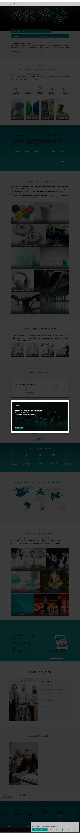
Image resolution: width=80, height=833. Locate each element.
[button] (77, 823)
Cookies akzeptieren (39, 829)
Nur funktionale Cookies (55, 829)
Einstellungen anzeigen (70, 829)
